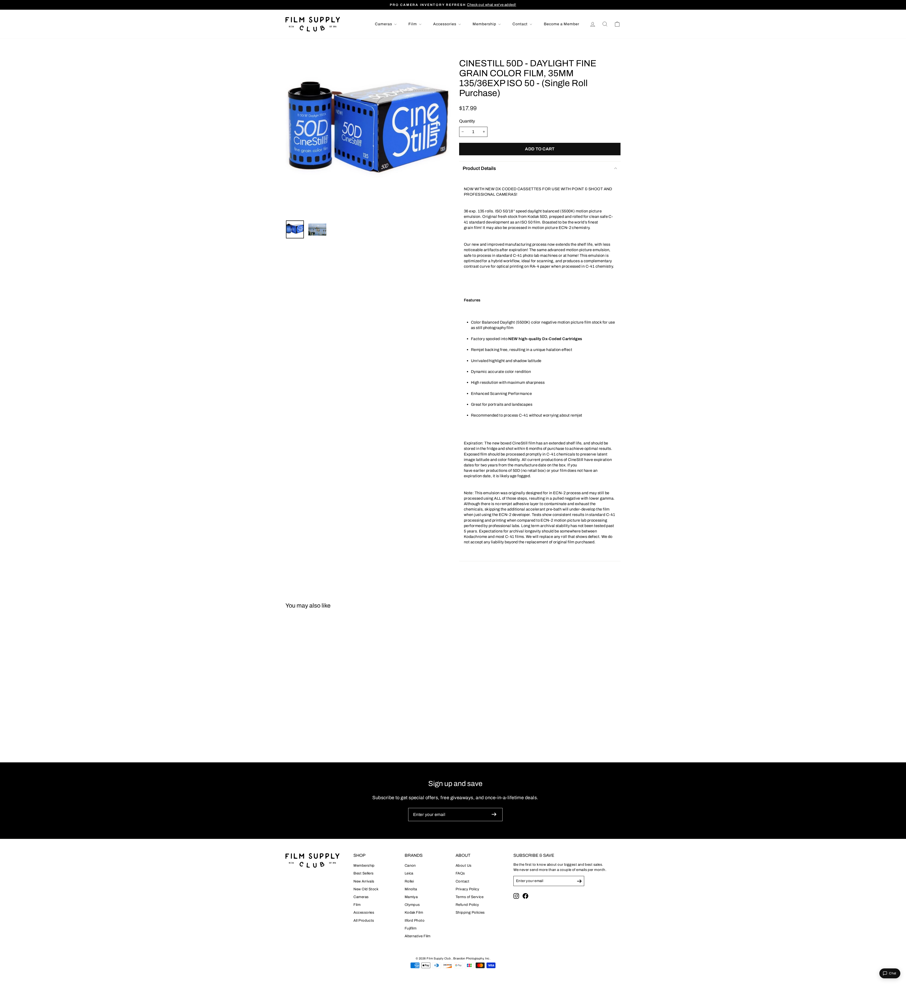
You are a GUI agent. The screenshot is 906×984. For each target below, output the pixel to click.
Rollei (409, 881)
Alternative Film (418, 936)
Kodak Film (414, 912)
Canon (410, 865)
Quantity (467, 121)
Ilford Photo (414, 920)
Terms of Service (469, 897)
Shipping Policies (470, 912)
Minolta (411, 889)
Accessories (445, 24)
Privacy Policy (467, 889)
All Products (363, 920)
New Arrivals (363, 881)
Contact (520, 24)
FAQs (460, 873)
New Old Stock (365, 889)
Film (413, 24)
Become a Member (561, 24)
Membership (485, 24)
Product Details (479, 168)
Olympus (412, 905)
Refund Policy (467, 905)
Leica (409, 873)
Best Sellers (363, 873)
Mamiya (411, 897)
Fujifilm (411, 928)
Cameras (384, 24)
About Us (464, 865)
